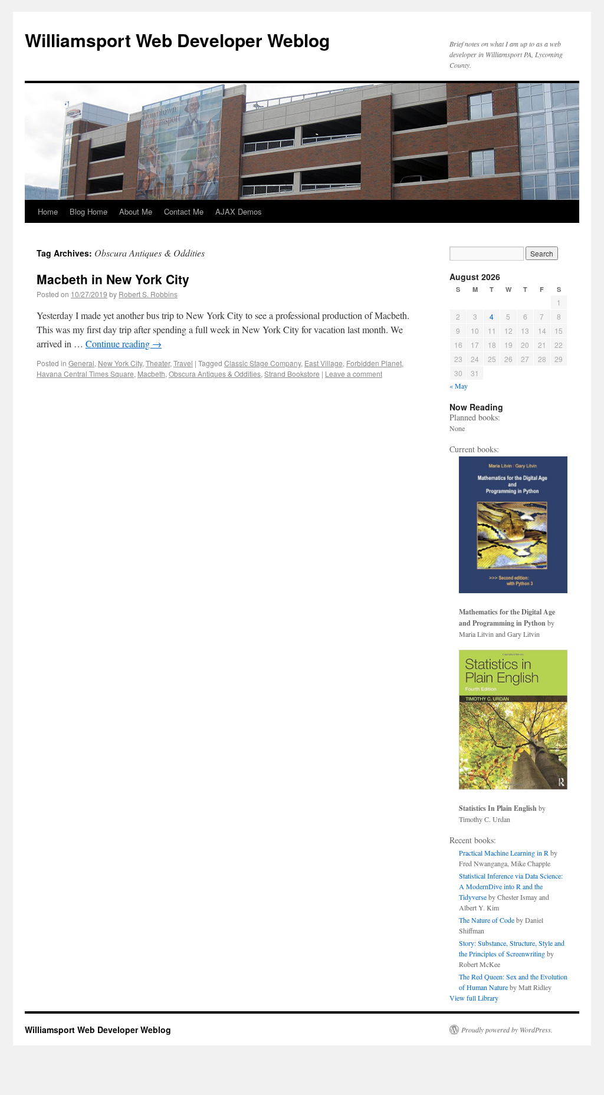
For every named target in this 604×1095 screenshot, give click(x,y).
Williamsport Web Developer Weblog (177, 39)
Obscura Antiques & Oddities (215, 374)
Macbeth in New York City (113, 279)
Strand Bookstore (292, 374)
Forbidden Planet (374, 363)
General (81, 363)
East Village (323, 363)
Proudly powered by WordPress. (507, 1029)
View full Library (473, 997)
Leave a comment (353, 374)
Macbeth (151, 374)
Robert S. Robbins (148, 294)
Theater (158, 363)
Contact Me (183, 211)
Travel (183, 363)
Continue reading (124, 343)
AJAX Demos (238, 211)
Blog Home (88, 211)
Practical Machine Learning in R (504, 852)
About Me (135, 211)
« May (458, 385)
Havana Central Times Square (85, 374)
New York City (120, 363)
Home (48, 211)
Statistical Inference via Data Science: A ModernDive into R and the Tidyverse (511, 886)
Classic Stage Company (262, 363)
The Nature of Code (486, 920)
